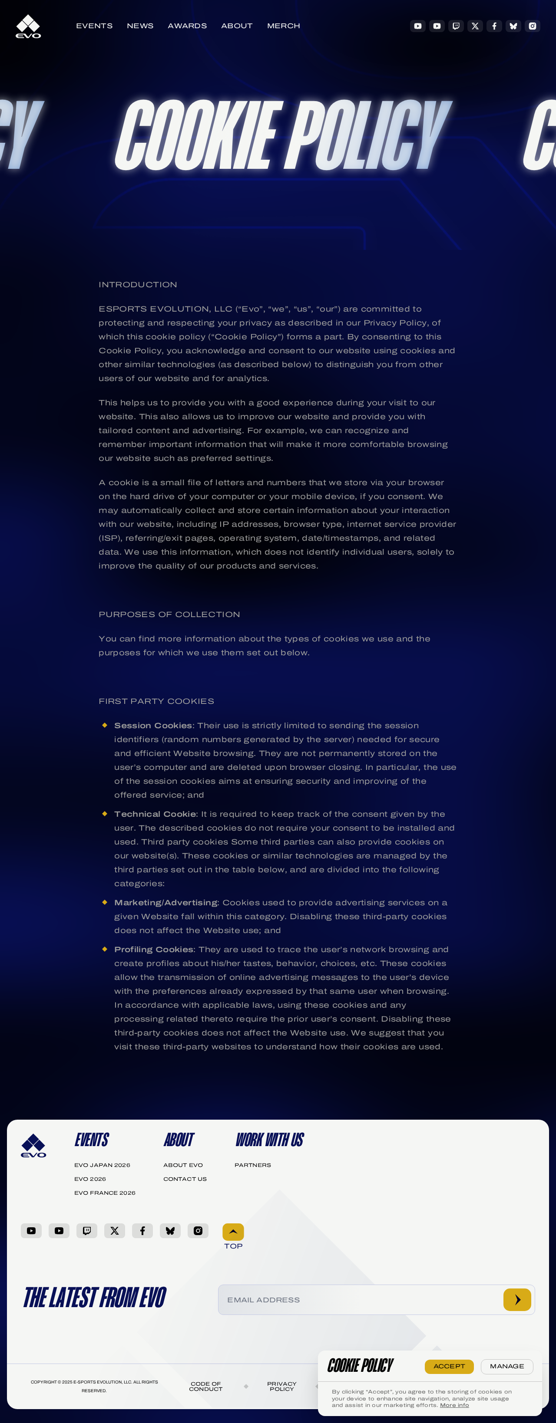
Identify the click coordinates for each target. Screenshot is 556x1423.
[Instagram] (532, 26)
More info (454, 1405)
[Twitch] (456, 26)
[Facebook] (494, 26)
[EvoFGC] (437, 26)
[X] (475, 26)
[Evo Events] (418, 26)
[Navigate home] (28, 26)
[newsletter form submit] (517, 1299)
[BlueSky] (513, 26)
